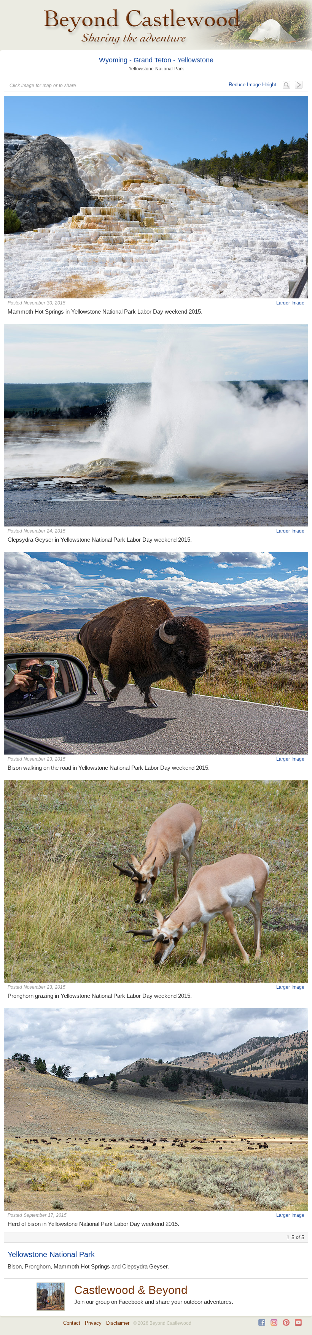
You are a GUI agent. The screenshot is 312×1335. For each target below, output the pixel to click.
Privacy (93, 1323)
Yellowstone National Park (51, 1254)
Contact (71, 1323)
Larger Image (290, 303)
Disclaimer (117, 1323)
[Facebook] (262, 1324)
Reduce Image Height (252, 84)
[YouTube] (298, 1324)
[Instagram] (274, 1324)
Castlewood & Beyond (131, 1290)
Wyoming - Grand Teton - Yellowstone (156, 60)
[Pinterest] (286, 1324)
